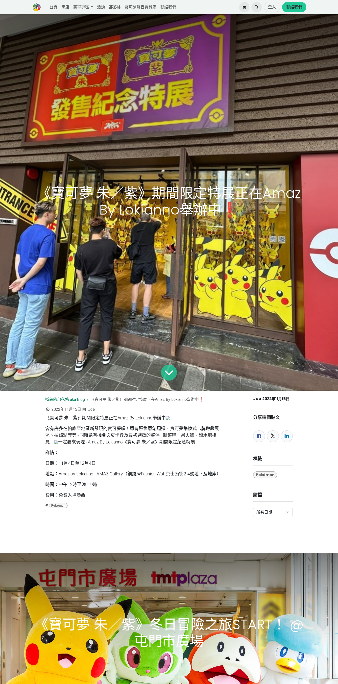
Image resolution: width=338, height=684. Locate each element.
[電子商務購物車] (244, 7)
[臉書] (259, 436)
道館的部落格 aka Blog (65, 399)
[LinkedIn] (287, 436)
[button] (256, 7)
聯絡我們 (294, 7)
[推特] (273, 436)
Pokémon (58, 505)
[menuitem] (53, 7)
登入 (272, 7)
